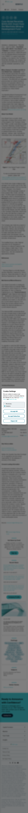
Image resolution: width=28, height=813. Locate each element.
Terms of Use (12, 399)
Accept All (14, 411)
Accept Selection (14, 416)
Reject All (14, 421)
